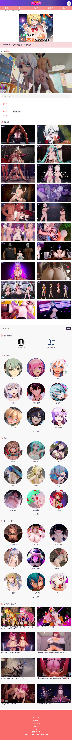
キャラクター (36, 723)
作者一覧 (36, 720)
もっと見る (36, 431)
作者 (8, 8)
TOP (36, 715)
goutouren (16, 111)
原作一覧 (36, 726)
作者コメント (6, 96)
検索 (68, 328)
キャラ (22, 8)
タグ (65, 8)
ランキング (36, 718)
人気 (36, 8)
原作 (51, 8)
